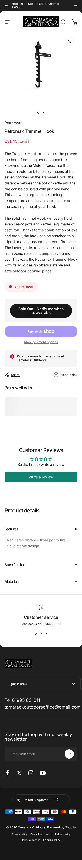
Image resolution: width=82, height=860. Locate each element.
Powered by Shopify (61, 827)
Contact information (41, 834)
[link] (22, 700)
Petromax (13, 123)
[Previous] (6, 5)
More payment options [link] (41, 342)
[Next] (76, 5)
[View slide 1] (35, 634)
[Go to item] (38, 112)
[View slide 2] (41, 634)
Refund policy (63, 834)
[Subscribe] (69, 754)
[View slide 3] (46, 634)
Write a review (41, 477)
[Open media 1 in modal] (69, 41)
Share (15, 375)
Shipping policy (51, 839)
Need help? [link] (68, 375)
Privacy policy (19, 834)
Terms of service (31, 839)
